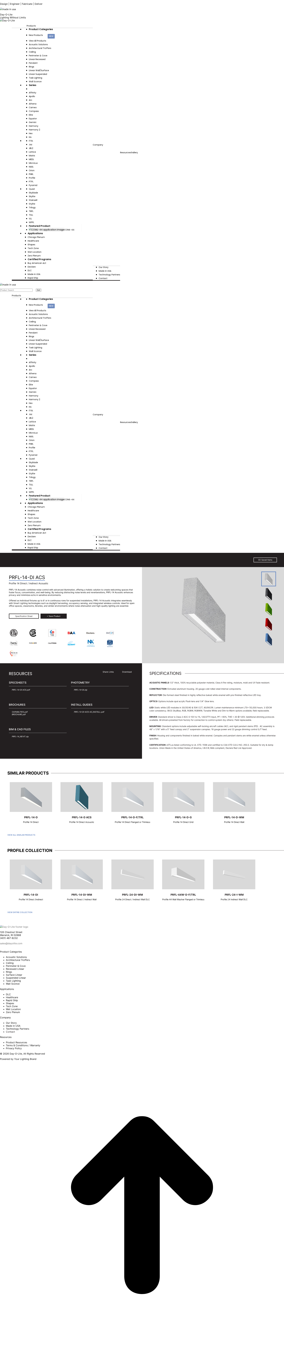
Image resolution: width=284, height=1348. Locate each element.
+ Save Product (53, 616)
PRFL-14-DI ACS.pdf (21, 690)
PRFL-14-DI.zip (80, 690)
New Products (41, 36)
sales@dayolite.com (11, 943)
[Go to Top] (142, 1346)
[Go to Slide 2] (268, 594)
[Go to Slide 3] (268, 609)
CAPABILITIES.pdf (20, 712)
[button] (34, 289)
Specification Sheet (24, 616)
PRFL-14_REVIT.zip (20, 736)
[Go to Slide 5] (268, 639)
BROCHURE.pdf (19, 714)
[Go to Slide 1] (268, 579)
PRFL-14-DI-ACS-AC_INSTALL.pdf (89, 712)
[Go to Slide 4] (268, 624)
